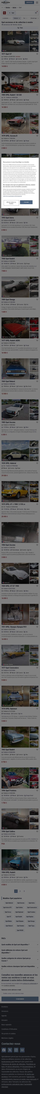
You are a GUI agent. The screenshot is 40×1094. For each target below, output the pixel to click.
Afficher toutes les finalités (11, 202)
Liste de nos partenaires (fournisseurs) (12, 196)
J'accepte (26, 202)
